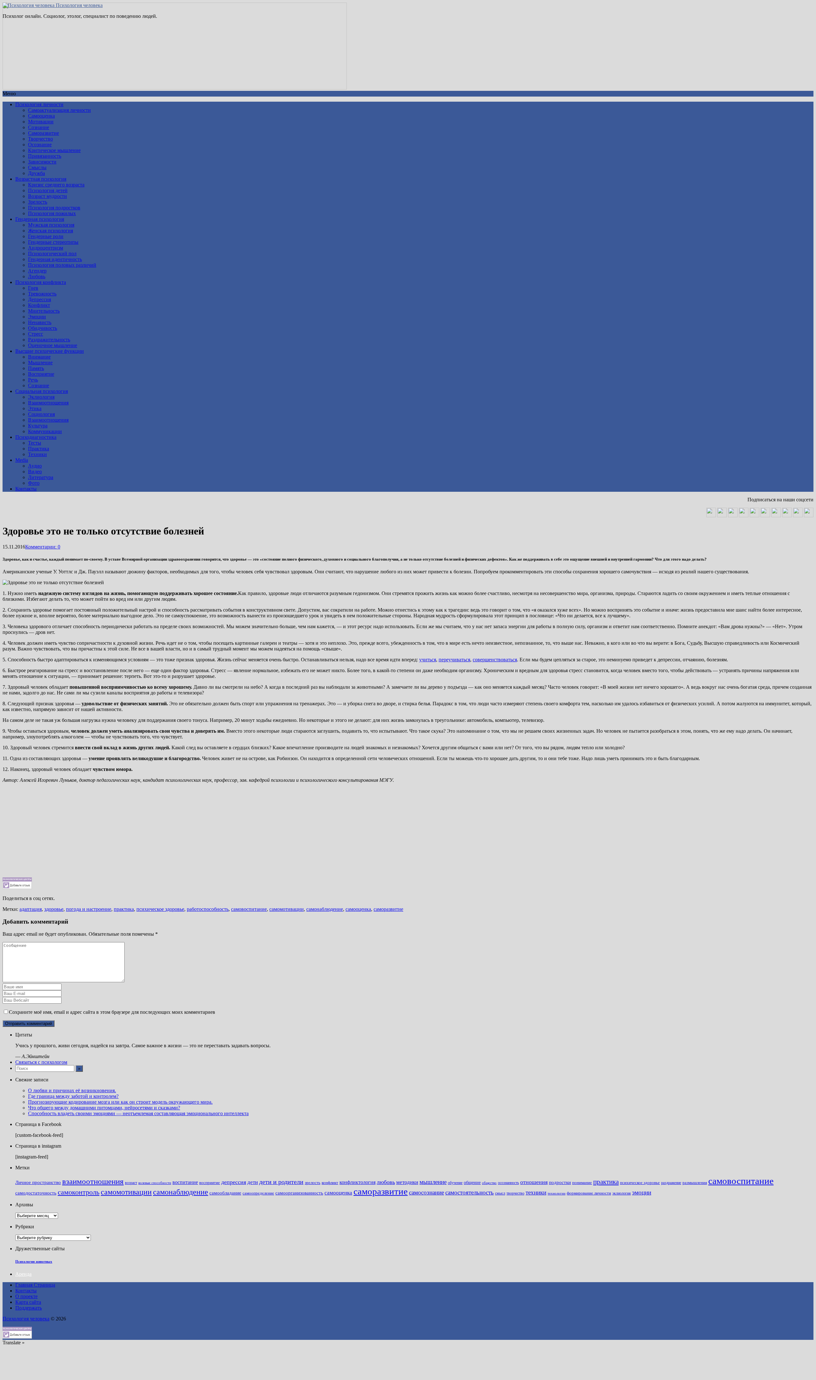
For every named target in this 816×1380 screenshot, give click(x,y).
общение (472, 1182)
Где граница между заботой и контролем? (73, 1096)
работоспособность (208, 909)
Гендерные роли (45, 236)
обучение (455, 1183)
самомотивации (286, 909)
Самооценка (41, 116)
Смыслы (37, 167)
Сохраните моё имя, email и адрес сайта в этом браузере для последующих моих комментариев (112, 1012)
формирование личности (589, 1193)
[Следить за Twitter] (808, 515)
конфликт (330, 1182)
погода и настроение (88, 909)
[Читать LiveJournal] (754, 515)
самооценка (358, 909)
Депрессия (39, 299)
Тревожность (42, 293)
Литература (40, 477)
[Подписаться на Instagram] (798, 515)
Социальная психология (41, 391)
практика (124, 909)
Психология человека (79, 5)
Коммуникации (45, 431)
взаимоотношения (93, 1181)
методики (407, 1182)
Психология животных (33, 1261)
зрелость (312, 1182)
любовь (386, 1182)
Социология (41, 414)
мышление (433, 1182)
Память (36, 368)
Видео (35, 471)
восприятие (209, 1182)
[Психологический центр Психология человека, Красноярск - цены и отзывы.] (17, 887)
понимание (582, 1182)
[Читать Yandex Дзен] (765, 515)
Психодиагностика (35, 437)
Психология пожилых (52, 213)
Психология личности (39, 104)
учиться (427, 659)
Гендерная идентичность (55, 259)
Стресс (35, 334)
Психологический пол (52, 253)
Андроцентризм (45, 248)
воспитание (185, 1182)
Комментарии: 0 (42, 546)
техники (536, 1192)
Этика (34, 408)
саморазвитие (388, 909)
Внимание (39, 357)
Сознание (38, 127)
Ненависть (39, 322)
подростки (560, 1182)
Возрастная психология (40, 179)
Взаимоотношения (48, 402)
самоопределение (258, 1193)
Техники (37, 454)
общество (489, 1183)
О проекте (26, 1296)
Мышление (40, 362)
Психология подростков (54, 207)
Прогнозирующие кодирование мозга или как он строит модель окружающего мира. (120, 1102)
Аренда (23, 1274)
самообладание (225, 1192)
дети (252, 1182)
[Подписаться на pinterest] (776, 515)
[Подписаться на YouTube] (733, 515)
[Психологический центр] (743, 515)
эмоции (641, 1192)
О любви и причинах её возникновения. (72, 1090)
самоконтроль (78, 1192)
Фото (34, 483)
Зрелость (37, 202)
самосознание (426, 1192)
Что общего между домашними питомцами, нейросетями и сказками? (104, 1107)
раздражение (671, 1183)
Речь (33, 379)
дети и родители (281, 1181)
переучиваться (454, 659)
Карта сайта (28, 1302)
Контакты (26, 488)
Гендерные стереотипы (53, 242)
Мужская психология (51, 225)
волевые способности (154, 1183)
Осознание (40, 144)
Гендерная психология (39, 219)
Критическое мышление (54, 150)
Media (21, 460)
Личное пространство (38, 1182)
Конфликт (39, 305)
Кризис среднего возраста (56, 184)
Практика (38, 448)
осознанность (508, 1183)
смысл (500, 1193)
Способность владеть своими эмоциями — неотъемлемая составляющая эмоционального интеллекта (138, 1113)
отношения (534, 1182)
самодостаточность (35, 1192)
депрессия (233, 1182)
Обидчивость (42, 328)
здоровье (53, 909)
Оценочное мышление (52, 345)
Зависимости (42, 161)
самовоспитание (249, 909)
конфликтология (357, 1182)
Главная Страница (35, 1285)
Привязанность (44, 156)
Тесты (34, 443)
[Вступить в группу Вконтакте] (711, 515)
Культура (37, 425)
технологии (556, 1193)
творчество (515, 1193)
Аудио (35, 465)
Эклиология (41, 397)
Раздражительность (49, 339)
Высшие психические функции (49, 351)
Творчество (40, 139)
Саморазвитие (43, 133)
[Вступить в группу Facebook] (787, 515)
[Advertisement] (194, 832)
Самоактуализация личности (59, 110)
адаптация (30, 909)
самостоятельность (469, 1192)
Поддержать (28, 1308)
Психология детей (48, 190)
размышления (694, 1182)
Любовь (36, 276)
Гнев (33, 288)
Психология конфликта (40, 282)
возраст (131, 1183)
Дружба (36, 173)
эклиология (621, 1193)
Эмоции (37, 316)
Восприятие (41, 374)
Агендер (37, 270)
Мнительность (44, 311)
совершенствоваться (495, 659)
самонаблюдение (324, 909)
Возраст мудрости (47, 196)
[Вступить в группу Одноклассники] (722, 515)
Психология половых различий (62, 265)
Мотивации (41, 121)
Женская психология (50, 230)
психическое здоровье (160, 909)
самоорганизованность (299, 1192)
